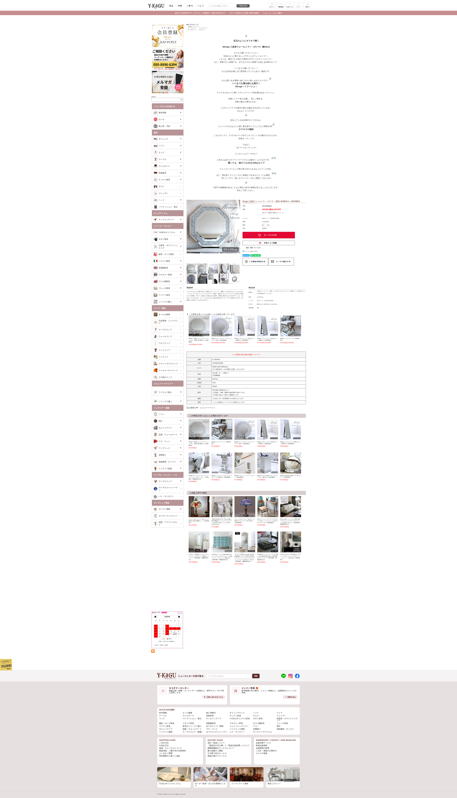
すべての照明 (164, 314)
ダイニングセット (237, 713)
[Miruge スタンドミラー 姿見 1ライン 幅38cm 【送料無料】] (267, 326)
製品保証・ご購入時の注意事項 (172, 750)
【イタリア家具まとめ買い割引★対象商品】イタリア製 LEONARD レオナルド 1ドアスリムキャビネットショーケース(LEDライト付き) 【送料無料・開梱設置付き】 (244, 558)
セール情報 (187, 713)
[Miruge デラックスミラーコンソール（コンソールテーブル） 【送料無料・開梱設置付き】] (199, 463)
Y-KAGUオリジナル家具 (240, 718)
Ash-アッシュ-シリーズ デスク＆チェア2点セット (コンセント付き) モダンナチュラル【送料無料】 (267, 520)
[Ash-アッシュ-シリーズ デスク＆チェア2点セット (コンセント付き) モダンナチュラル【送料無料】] (267, 506)
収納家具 (210, 715)
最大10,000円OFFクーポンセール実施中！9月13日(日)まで (200, 13)
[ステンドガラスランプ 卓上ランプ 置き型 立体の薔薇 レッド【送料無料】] (199, 506)
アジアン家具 (164, 295)
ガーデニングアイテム (262, 732)
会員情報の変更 (262, 748)
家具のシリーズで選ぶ (192, 726)
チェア (279, 713)
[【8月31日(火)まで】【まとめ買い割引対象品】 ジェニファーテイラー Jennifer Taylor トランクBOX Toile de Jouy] (221, 506)
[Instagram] (290, 676)
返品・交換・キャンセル (253, 247)
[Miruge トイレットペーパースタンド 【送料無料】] (244, 463)
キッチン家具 (235, 715)
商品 (171, 5)
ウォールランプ (165, 336)
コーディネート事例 (239, 783)
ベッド (162, 718)
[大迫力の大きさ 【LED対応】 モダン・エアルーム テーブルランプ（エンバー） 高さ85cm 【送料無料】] (290, 542)
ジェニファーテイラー (239, 726)
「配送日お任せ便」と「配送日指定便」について (228, 745)
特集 (180, 5)
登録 (255, 676)
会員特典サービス (263, 743)
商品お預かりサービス (217, 756)
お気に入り (289, 7)
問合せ (308, 7)
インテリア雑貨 (165, 732)
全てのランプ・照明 (214, 726)
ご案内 (189, 5)
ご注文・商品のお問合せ (266, 750)
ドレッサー (163, 193)
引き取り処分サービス (217, 753)
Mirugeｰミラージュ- (193, 26)
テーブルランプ (165, 329)
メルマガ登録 (261, 753)
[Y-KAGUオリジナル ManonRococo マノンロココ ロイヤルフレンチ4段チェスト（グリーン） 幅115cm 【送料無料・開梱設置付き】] (221, 542)
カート (299, 7)
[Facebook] (297, 676)
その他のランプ (165, 377)
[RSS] (153, 652)
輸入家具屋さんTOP (193, 24)
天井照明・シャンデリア (168, 322)
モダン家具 (258, 718)
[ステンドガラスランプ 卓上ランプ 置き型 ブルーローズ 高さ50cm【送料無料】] (244, 506)
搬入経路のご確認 (215, 750)
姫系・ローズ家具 (166, 254)
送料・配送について (216, 743)
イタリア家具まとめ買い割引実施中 (244, 13)
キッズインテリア (213, 718)
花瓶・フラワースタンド (168, 523)
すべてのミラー (192, 28)
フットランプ (164, 350)
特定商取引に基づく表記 (169, 756)
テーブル (163, 715)
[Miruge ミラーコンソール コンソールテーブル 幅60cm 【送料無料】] (221, 463)
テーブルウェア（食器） (193, 732)
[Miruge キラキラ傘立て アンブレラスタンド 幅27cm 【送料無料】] (267, 463)
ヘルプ (200, 5)
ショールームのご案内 (272, 13)
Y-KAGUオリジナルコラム (170, 783)
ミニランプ (163, 356)
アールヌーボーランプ (168, 370)
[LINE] (283, 676)
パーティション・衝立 (168, 206)
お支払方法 (164, 745)
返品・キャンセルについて (170, 748)
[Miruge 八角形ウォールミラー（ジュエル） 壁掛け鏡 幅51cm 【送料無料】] (199, 326)
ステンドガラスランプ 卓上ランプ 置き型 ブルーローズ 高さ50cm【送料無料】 (244, 520)
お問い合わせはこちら (214, 697)
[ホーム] (166, 676)
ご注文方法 (164, 743)
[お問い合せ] (168, 69)
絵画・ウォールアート (192, 729)
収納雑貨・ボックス (285, 729)
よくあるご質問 (165, 753)
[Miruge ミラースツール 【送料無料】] (290, 326)
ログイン (272, 7)
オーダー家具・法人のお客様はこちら (210, 784)
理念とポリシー (274, 783)
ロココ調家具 (258, 723)
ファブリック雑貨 (237, 729)
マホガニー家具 (236, 723)
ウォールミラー (203, 28)
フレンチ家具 (282, 723)
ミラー (256, 726)
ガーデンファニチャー (168, 515)
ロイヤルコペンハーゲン (168, 488)
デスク (161, 186)
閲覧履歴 (281, 7)
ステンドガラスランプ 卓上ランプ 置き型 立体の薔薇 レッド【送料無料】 (199, 520)
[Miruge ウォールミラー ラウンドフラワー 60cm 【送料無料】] (221, 326)
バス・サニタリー (166, 496)
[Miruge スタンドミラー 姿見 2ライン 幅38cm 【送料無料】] (244, 326)
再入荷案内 (211, 713)
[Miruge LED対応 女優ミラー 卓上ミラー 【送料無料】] (290, 463)
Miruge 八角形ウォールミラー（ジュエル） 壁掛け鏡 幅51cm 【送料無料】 (199, 340)
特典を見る (291, 697)
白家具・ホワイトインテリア (287, 719)
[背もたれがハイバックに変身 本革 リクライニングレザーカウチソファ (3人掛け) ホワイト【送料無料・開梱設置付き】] (290, 506)
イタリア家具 (188, 723)
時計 (278, 726)
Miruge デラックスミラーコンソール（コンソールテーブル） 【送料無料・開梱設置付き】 (199, 477)
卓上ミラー (202, 29)
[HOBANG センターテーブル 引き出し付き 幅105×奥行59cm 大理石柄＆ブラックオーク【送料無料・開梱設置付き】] (267, 542)
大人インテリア (165, 729)
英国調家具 (211, 723)
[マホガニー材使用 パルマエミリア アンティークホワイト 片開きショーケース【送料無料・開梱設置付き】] (199, 542)
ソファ (256, 713)
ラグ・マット (212, 729)
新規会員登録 (261, 745)
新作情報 (163, 713)
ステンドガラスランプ (168, 363)
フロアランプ (164, 343)
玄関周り (257, 729)
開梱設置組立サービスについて (221, 748)
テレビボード (188, 715)
